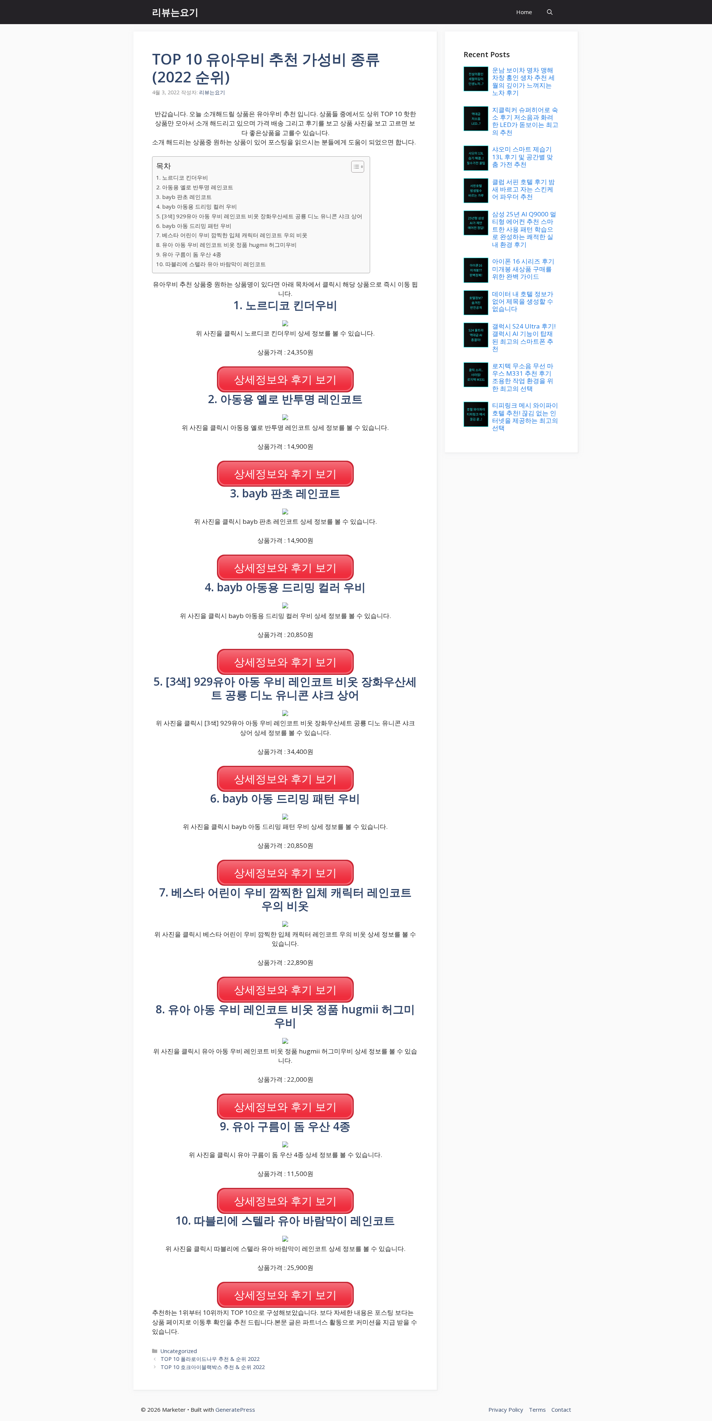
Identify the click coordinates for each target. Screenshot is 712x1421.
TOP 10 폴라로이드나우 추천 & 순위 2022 (210, 1358)
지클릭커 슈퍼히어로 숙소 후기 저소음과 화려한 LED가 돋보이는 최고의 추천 (525, 121)
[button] (550, 12)
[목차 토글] (354, 166)
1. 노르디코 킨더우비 (182, 177)
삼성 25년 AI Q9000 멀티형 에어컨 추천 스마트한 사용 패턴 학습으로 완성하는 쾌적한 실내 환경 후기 (524, 229)
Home (524, 12)
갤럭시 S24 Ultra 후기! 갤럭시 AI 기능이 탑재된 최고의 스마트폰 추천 (524, 337)
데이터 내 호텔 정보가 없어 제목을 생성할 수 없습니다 (522, 301)
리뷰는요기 (175, 12)
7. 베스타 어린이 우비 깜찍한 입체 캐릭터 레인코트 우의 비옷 (231, 235)
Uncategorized (179, 1351)
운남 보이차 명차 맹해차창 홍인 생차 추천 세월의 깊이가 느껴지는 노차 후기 (523, 81)
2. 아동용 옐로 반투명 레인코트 (194, 187)
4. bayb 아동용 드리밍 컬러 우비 (196, 206)
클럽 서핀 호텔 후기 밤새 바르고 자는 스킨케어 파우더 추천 (523, 189)
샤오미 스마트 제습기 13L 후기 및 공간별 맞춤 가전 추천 (522, 157)
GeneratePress (235, 1409)
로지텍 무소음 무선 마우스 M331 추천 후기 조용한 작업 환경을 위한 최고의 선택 (522, 377)
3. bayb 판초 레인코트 (184, 196)
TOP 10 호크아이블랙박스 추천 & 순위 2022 (213, 1367)
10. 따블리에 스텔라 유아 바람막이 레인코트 (211, 264)
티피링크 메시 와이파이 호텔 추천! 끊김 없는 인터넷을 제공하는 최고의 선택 (525, 416)
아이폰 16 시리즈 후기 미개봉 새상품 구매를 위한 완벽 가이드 (523, 269)
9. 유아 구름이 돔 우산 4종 (188, 254)
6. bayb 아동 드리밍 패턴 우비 (193, 225)
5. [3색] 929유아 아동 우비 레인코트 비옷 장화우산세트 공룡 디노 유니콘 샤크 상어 (259, 216)
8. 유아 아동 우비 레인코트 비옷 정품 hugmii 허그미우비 (226, 244)
